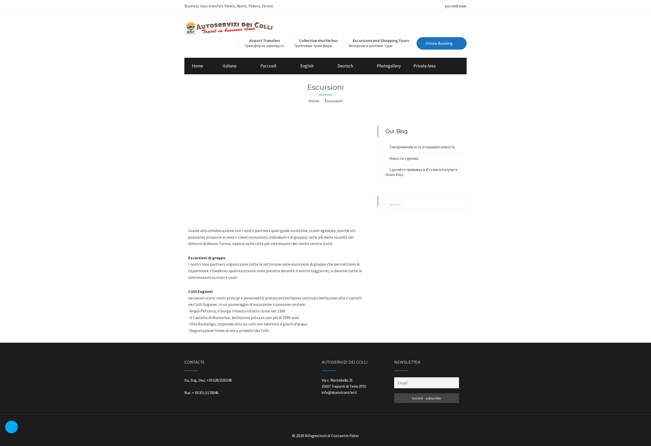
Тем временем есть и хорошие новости (422, 147)
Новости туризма (403, 158)
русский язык (456, 6)
